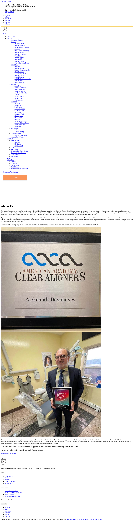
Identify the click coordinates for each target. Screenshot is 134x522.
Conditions (14, 102)
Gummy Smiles (19, 98)
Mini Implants (19, 80)
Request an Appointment (10, 172)
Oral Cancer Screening (22, 50)
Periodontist (18, 103)
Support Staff (19, 146)
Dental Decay (19, 56)
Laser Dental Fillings (21, 73)
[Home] (12, 31)
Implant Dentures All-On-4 (23, 70)
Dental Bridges (19, 75)
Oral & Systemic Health (22, 63)
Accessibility (9, 483)
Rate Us (4, 504)
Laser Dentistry (19, 132)
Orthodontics (19, 100)
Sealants (17, 49)
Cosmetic (13, 84)
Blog (8, 158)
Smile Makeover (20, 91)
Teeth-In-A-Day (20, 82)
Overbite (17, 119)
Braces (17, 95)
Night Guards (19, 105)
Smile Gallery (11, 36)
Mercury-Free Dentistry (18, 137)
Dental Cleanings (20, 45)
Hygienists (18, 144)
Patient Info (10, 160)
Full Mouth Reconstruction (23, 79)
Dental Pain (18, 59)
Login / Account (10, 481)
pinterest (7, 22)
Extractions (18, 130)
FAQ (12, 147)
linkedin (7, 24)
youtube (7, 20)
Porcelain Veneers (20, 87)
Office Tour (14, 149)
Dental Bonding (19, 77)
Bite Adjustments (20, 109)
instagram (8, 18)
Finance (13, 161)
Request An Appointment (8, 453)
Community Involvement (18, 153)
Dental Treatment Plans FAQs (20, 168)
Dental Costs (15, 167)
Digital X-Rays (19, 43)
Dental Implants (19, 68)
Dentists (17, 142)
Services (9, 38)
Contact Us (8, 478)
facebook (7, 15)
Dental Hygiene (19, 58)
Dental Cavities (19, 52)
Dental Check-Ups (20, 54)
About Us (10, 139)
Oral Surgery (15, 128)
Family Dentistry (16, 133)
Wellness (13, 42)
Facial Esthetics (19, 96)
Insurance (14, 163)
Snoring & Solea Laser (22, 123)
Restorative (14, 65)
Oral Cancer (18, 117)
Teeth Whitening (20, 89)
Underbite (18, 126)
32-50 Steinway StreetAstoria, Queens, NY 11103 (13, 491)
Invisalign (18, 86)
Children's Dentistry (21, 135)
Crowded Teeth (19, 110)
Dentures (17, 66)
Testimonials (14, 156)
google (7, 514)
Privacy (7, 480)
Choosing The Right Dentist (19, 151)
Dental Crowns (19, 72)
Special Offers (15, 165)
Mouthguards (19, 116)
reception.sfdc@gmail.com (13, 496)
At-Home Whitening (21, 93)
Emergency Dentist (16, 40)
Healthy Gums (19, 61)
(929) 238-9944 (9, 12)
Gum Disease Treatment (22, 47)
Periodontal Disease (21, 121)
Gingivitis (18, 112)
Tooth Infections (20, 124)
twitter (7, 17)
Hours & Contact (6, 1)
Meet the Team (15, 140)
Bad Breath (18, 107)
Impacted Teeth (19, 114)
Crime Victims (15, 154)
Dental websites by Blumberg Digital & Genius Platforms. (85, 519)
